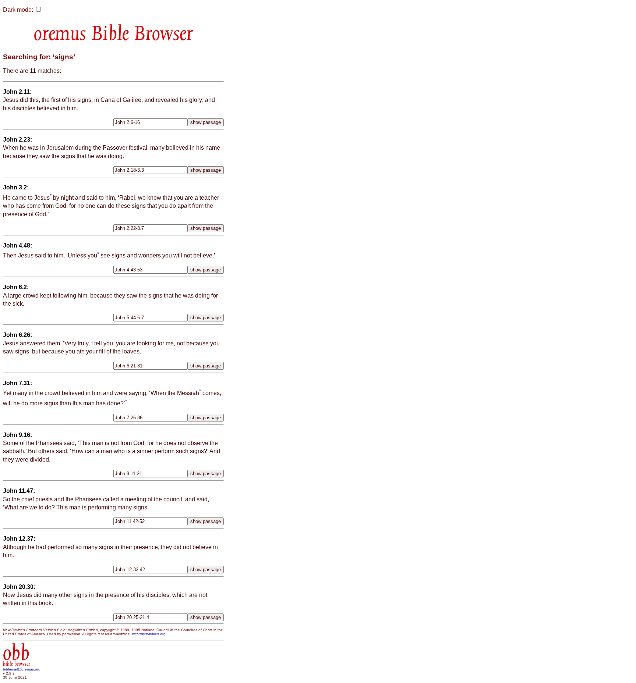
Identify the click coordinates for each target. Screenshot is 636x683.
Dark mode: (18, 10)
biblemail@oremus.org (21, 669)
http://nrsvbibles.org (149, 634)
